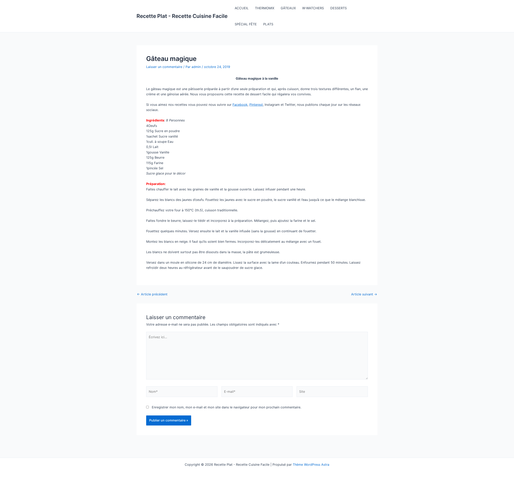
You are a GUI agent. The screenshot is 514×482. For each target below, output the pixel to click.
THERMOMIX (264, 8)
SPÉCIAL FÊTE (246, 24)
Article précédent (152, 294)
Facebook (240, 105)
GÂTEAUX (288, 8)
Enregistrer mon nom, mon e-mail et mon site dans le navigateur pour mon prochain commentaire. (226, 407)
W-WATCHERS (313, 8)
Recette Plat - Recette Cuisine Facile (182, 16)
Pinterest (256, 105)
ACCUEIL (242, 8)
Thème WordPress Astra (311, 464)
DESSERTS (338, 8)
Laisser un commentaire (164, 67)
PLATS (268, 24)
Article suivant (364, 294)
